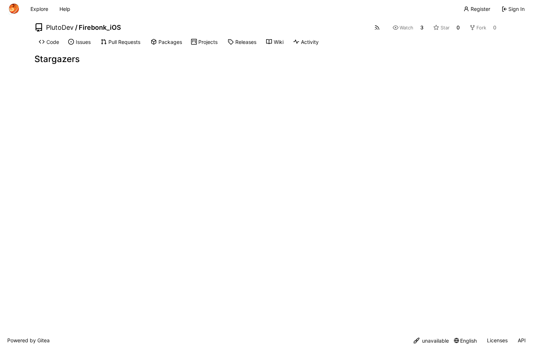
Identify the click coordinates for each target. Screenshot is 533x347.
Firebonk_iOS (100, 27)
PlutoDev (60, 27)
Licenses (497, 340)
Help (64, 9)
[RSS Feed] (377, 27)
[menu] (431, 341)
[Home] (14, 9)
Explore (39, 9)
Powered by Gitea (28, 340)
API (522, 340)
